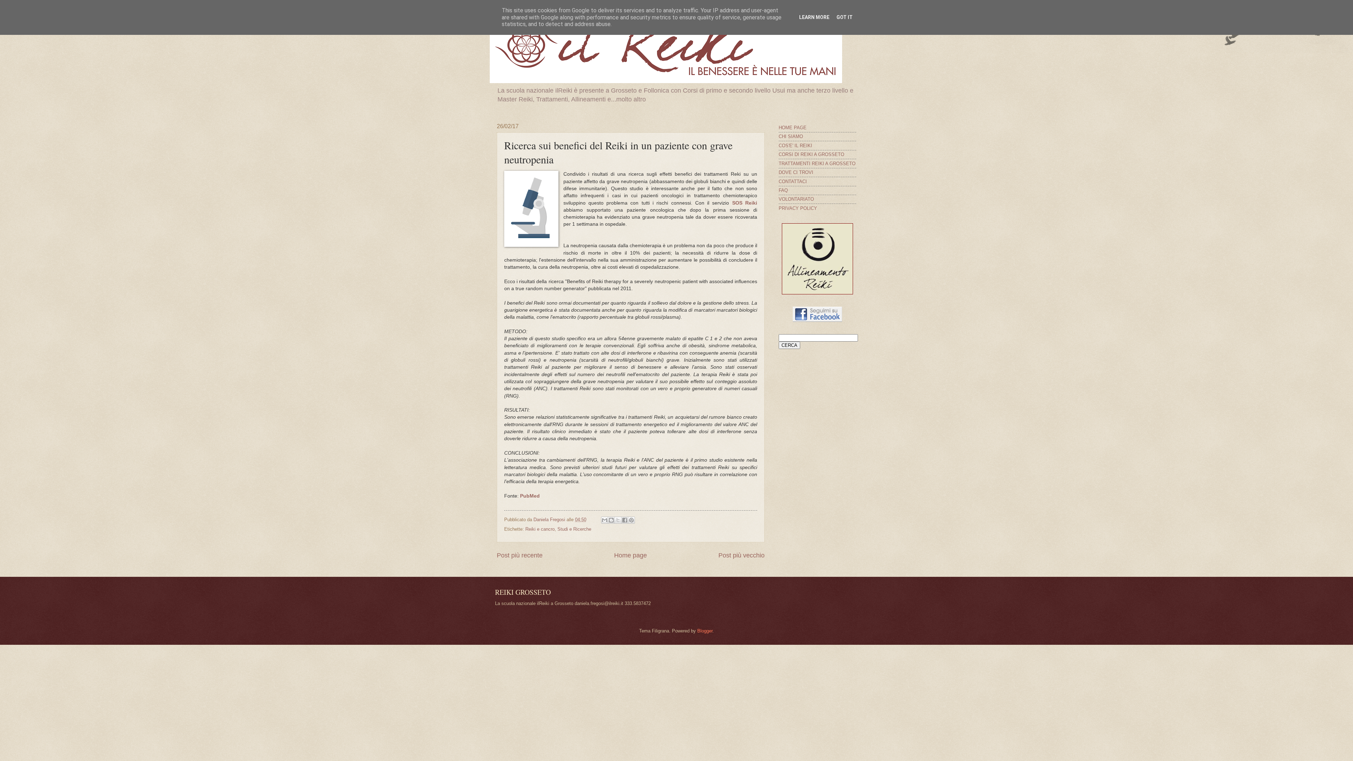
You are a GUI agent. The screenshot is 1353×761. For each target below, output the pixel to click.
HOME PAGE (793, 127)
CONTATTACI (793, 181)
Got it (844, 17)
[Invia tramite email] (604, 520)
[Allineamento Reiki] (817, 292)
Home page (630, 555)
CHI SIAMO (791, 136)
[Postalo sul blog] (611, 520)
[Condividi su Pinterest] (631, 520)
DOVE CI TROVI (796, 172)
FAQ (783, 190)
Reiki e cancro (540, 529)
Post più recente (520, 555)
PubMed (530, 496)
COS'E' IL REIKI (795, 145)
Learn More (814, 17)
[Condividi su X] (618, 520)
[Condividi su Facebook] (624, 520)
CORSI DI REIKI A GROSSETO (811, 154)
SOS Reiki (744, 203)
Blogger (704, 631)
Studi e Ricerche (574, 529)
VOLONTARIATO (796, 199)
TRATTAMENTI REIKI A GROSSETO (817, 163)
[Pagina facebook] (817, 320)
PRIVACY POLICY (798, 208)
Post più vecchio (741, 555)
